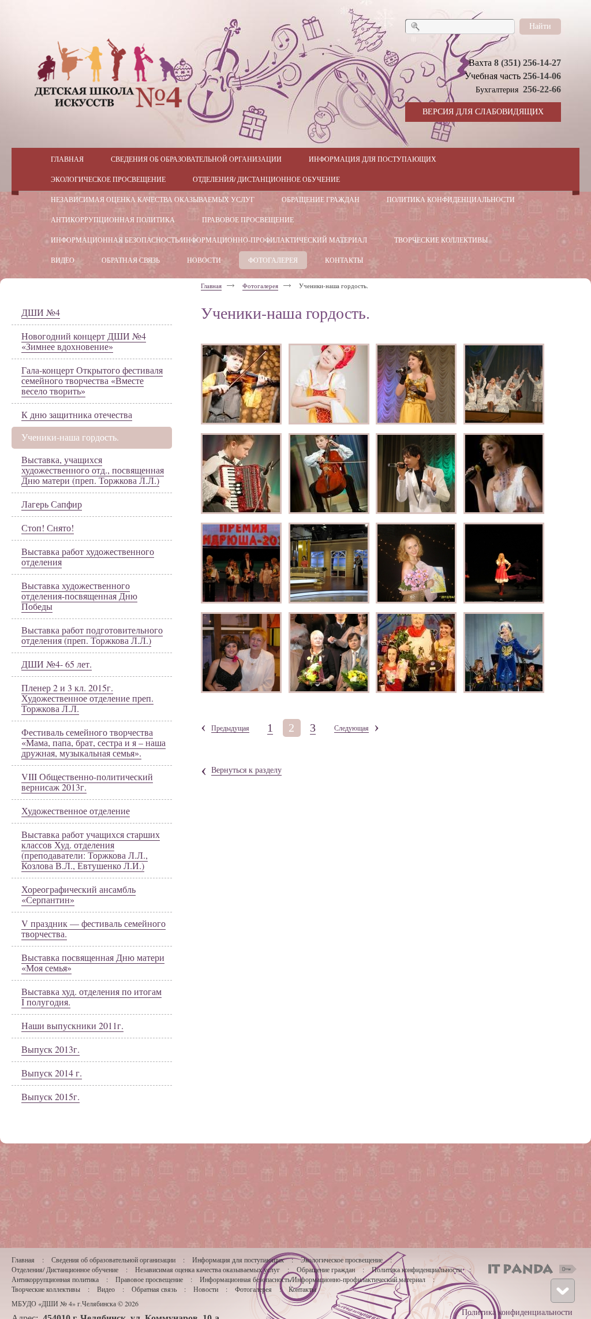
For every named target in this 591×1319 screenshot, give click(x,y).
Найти (540, 25)
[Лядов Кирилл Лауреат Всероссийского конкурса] (241, 384)
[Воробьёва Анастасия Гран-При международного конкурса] (241, 473)
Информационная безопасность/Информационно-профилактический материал (312, 1279)
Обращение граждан (326, 1269)
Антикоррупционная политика (55, 1279)
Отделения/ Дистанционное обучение (65, 1269)
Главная (211, 285)
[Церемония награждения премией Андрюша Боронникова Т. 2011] (241, 563)
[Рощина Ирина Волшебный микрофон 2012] (416, 563)
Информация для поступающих (239, 1259)
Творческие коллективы (46, 1289)
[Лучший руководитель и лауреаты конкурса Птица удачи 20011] (416, 652)
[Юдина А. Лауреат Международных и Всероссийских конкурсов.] (504, 384)
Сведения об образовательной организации (113, 1259)
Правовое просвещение (149, 1279)
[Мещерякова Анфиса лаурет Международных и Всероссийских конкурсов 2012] (329, 384)
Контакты (302, 1289)
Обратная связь (154, 1289)
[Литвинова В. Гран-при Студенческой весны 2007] (504, 473)
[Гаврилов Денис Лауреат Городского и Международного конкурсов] (329, 473)
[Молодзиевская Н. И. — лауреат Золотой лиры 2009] (329, 652)
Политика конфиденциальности (417, 1269)
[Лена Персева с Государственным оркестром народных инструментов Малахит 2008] (504, 652)
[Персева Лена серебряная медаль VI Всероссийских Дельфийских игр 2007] (504, 563)
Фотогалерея (260, 285)
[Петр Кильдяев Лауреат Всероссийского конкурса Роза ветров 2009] (416, 473)
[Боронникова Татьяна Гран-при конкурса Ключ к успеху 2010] (416, 384)
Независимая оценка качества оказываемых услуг (207, 1269)
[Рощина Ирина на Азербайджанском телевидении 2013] (329, 563)
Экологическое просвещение (342, 1259)
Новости (205, 1289)
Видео (106, 1289)
